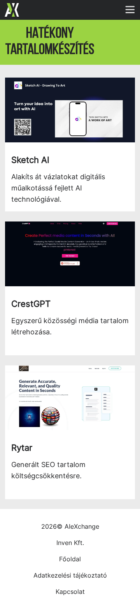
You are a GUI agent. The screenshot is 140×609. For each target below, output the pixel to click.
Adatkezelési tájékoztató (70, 575)
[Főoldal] (12, 10)
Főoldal (70, 559)
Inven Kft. (70, 543)
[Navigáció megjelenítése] (132, 7)
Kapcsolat (70, 591)
